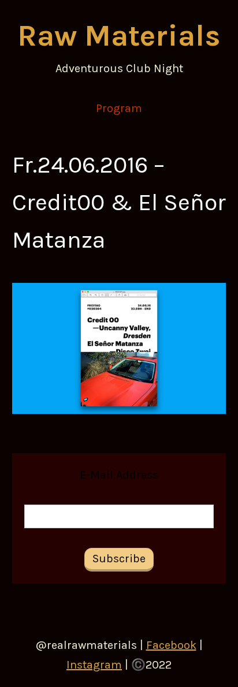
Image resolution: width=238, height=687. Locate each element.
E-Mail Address (119, 474)
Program (119, 108)
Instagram (94, 664)
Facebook (171, 645)
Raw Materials (119, 35)
